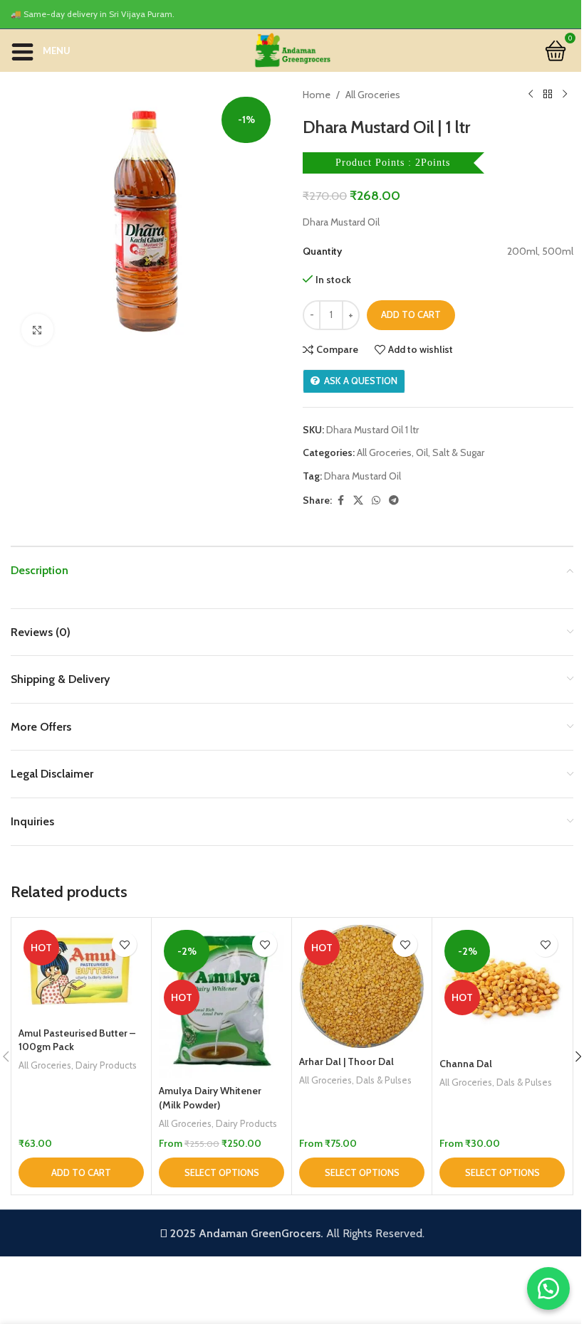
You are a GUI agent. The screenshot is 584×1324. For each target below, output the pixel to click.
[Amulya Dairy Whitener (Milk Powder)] (221, 1001)
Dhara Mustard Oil (362, 476)
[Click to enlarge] (37, 330)
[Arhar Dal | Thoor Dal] (361, 986)
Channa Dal (465, 1063)
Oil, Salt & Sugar (450, 452)
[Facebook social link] (340, 500)
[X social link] (358, 500)
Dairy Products (106, 1065)
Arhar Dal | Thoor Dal (346, 1061)
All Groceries (372, 94)
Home (316, 94)
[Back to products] (547, 94)
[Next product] (564, 94)
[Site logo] (292, 49)
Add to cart (411, 314)
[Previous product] (530, 94)
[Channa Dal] (502, 987)
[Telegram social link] (394, 500)
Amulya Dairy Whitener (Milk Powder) (210, 1097)
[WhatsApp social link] (376, 500)
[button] (81, 1172)
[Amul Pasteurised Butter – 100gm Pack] (81, 972)
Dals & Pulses (384, 1080)
